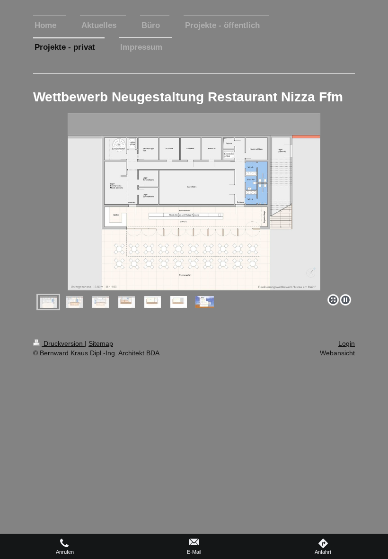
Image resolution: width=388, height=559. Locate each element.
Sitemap (100, 343)
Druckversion (63, 343)
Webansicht (337, 353)
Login (346, 343)
